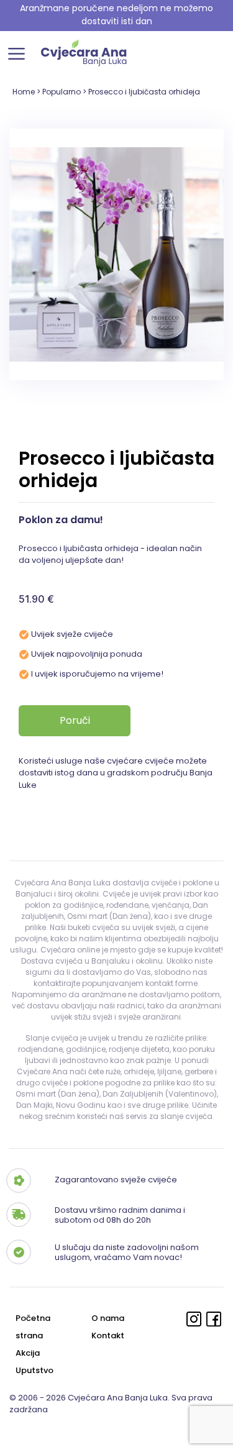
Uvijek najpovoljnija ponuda (86, 654)
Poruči (75, 720)
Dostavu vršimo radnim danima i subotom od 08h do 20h (120, 1214)
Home (23, 91)
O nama (107, 1318)
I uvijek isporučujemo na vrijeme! (97, 674)
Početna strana (33, 1326)
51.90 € (36, 599)
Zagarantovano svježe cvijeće (116, 1179)
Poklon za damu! (61, 520)
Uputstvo (34, 1370)
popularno (61, 91)
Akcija (28, 1353)
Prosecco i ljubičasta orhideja (144, 91)
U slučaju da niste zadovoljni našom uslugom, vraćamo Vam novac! (127, 1252)
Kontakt (107, 1335)
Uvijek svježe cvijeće (72, 634)
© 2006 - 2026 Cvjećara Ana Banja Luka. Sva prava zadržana (110, 1404)
